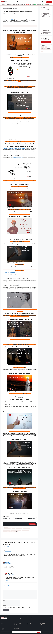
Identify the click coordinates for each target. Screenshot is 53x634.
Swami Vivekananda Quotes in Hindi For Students (46, 15)
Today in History (43, 48)
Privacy (45, 632)
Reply (5, 557)
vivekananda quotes (15, 531)
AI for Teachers (40, 4)
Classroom (14, 1)
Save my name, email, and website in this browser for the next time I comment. (17, 607)
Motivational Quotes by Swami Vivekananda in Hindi (45, 19)
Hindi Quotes (6, 8)
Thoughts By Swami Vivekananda (7, 531)
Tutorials (19, 1)
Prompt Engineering (47, 4)
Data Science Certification (17, 623)
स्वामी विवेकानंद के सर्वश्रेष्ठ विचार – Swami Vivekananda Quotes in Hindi (45, 9)
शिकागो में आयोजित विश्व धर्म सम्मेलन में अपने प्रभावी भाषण (14, 284)
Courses (10, 1)
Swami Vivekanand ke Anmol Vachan (45, 27)
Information (42, 49)
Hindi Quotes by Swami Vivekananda (46, 17)
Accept (38, 632)
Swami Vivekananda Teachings (10, 272)
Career (49, 49)
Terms (46, 632)
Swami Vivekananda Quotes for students (45, 23)
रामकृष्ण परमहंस (5, 278)
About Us (2, 623)
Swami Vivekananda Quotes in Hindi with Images (46, 25)
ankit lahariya (7, 562)
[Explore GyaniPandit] (44, 1)
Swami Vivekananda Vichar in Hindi (46, 32)
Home (3, 8)
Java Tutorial (41, 624)
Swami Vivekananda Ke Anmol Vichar (45, 31)
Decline (35, 632)
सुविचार (12, 19)
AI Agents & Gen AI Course (23, 4)
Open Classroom (29, 623)
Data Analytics (15, 4)
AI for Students (33, 4)
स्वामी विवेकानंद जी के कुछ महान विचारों (18, 157)
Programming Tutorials (43, 623)
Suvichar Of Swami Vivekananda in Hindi (46, 21)
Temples (46, 49)
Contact (2, 624)
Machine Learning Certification (18, 624)
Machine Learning (9, 4)
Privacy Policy (2, 628)
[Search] (42, 1)
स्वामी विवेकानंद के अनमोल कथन (44, 33)
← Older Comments (6, 546)
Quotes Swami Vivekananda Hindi (45, 16)
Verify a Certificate (16, 628)
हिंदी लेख (41, 628)
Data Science (3, 4)
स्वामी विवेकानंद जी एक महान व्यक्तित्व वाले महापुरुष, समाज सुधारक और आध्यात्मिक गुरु (14, 148)
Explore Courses (48, 1)
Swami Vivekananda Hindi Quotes (45, 13)
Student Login (29, 624)
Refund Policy (2, 629)
